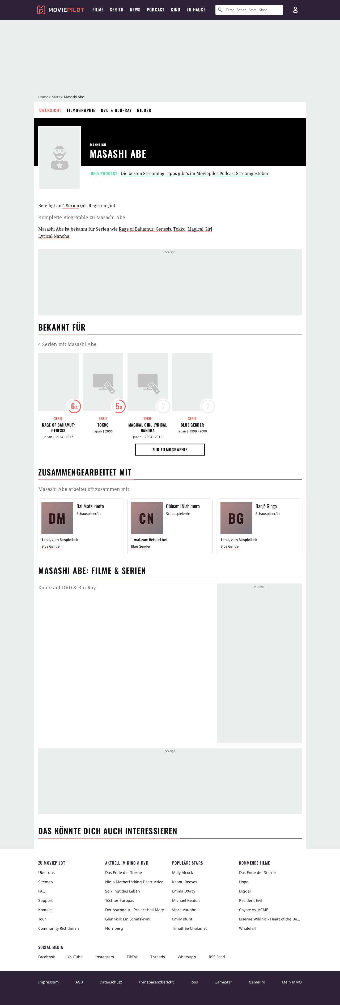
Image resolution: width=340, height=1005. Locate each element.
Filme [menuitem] (98, 9)
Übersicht (50, 110)
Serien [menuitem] (117, 9)
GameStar (223, 982)
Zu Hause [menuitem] (196, 9)
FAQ (41, 891)
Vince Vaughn (184, 909)
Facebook (46, 956)
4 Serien (70, 205)
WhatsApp (187, 956)
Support (45, 900)
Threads (157, 956)
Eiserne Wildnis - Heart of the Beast (270, 918)
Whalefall (247, 928)
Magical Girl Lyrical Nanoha (147, 427)
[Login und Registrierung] (295, 9)
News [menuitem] (135, 9)
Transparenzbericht (156, 982)
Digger (245, 891)
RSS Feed (217, 956)
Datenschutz (111, 982)
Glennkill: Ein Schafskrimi (127, 918)
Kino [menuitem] (175, 9)
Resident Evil (250, 900)
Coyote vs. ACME (253, 909)
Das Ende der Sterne (123, 872)
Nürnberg (114, 928)
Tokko (179, 229)
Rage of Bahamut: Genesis (145, 229)
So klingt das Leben (122, 891)
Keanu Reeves (184, 881)
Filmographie (81, 110)
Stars (56, 96)
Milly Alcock (182, 872)
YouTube (75, 956)
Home (43, 96)
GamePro (257, 982)
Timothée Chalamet (189, 928)
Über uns (46, 872)
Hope (243, 881)
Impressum (48, 982)
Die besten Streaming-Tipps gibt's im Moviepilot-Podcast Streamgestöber (195, 173)
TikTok (132, 956)
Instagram (104, 956)
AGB (79, 982)
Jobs (194, 982)
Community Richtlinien (58, 928)
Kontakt (45, 909)
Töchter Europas (119, 900)
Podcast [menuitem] (155, 9)
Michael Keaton (186, 900)
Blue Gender (192, 425)
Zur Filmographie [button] (170, 449)
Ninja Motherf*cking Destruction (134, 881)
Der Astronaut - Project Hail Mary (134, 909)
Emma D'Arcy (183, 891)
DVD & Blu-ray (116, 110)
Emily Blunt (182, 918)
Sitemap (45, 881)
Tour (42, 918)
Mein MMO (292, 982)
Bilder (144, 110)
